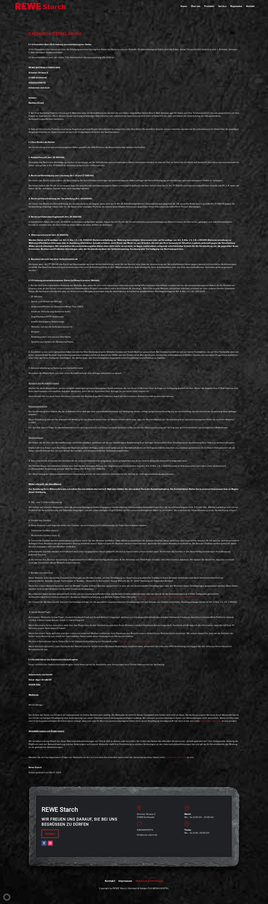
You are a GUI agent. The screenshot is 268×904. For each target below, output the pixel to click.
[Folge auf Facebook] (44, 843)
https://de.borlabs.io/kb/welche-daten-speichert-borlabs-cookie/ (169, 597)
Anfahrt (50, 833)
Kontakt (250, 6)
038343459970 (145, 830)
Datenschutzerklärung (149, 881)
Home (184, 6)
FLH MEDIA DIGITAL (158, 888)
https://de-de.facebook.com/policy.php (137, 641)
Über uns (195, 6)
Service (222, 6)
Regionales (236, 6)
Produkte (209, 6)
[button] (7, 897)
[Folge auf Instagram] (50, 843)
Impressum (125, 881)
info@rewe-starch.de (210, 721)
